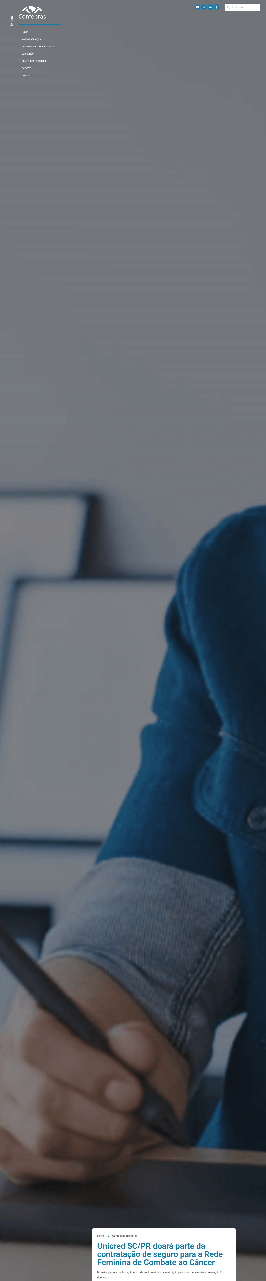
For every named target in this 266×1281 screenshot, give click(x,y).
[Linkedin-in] (210, 7)
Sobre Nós (27, 54)
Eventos (26, 68)
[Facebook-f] (216, 7)
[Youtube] (197, 7)
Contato (26, 75)
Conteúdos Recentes (34, 61)
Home (25, 32)
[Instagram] (204, 7)
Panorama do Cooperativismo (39, 46)
